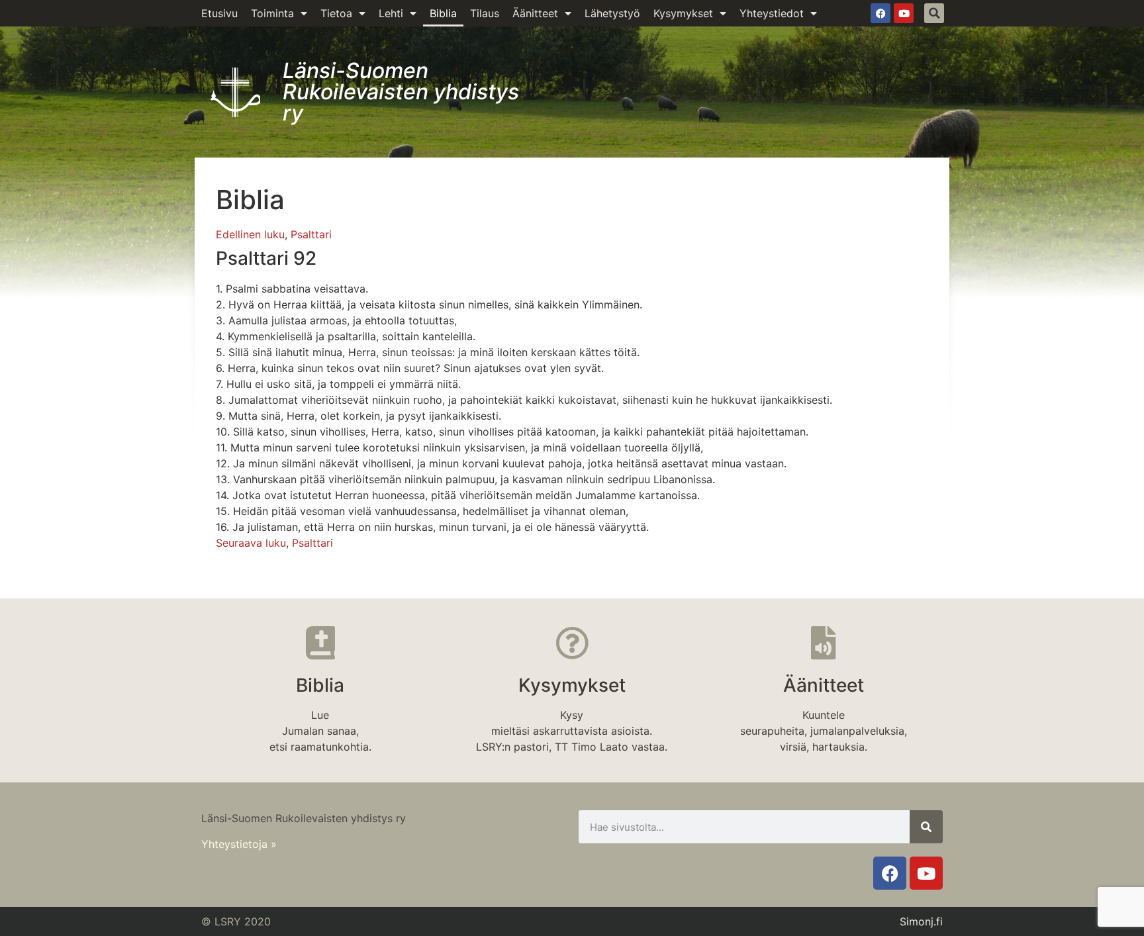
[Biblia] (320, 642)
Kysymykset (683, 13)
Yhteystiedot (771, 13)
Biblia (443, 13)
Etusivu (219, 13)
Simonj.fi (921, 921)
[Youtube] (904, 13)
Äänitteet (535, 13)
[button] (934, 13)
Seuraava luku (251, 542)
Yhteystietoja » (239, 844)
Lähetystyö (612, 13)
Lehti (391, 13)
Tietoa (336, 13)
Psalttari (311, 234)
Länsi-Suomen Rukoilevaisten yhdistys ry (401, 92)
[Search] (926, 826)
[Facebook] (880, 13)
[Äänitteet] (823, 642)
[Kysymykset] (572, 642)
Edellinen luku (250, 234)
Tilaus (484, 13)
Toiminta (272, 13)
